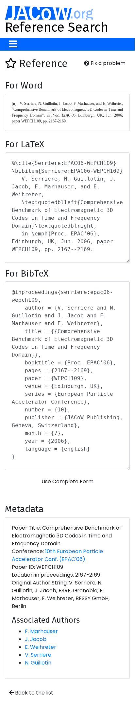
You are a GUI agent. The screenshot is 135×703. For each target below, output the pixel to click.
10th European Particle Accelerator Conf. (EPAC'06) (57, 555)
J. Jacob (35, 639)
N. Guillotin (38, 662)
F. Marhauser (41, 631)
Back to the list (33, 692)
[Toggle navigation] (13, 44)
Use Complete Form (67, 481)
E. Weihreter (40, 647)
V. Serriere (38, 655)
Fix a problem (107, 63)
